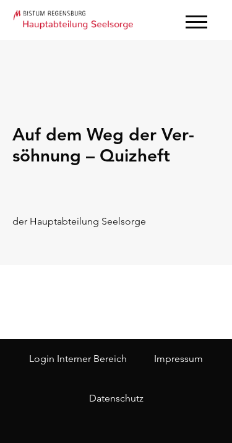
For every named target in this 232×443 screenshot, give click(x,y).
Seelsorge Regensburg (74, 18)
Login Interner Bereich (78, 358)
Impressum (178, 358)
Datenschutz (116, 398)
